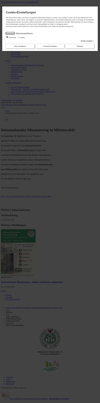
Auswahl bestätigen (50, 46)
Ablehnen (80, 46)
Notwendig (12, 37)
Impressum (10, 33)
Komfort (22, 37)
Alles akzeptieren (20, 46)
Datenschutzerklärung (24, 33)
